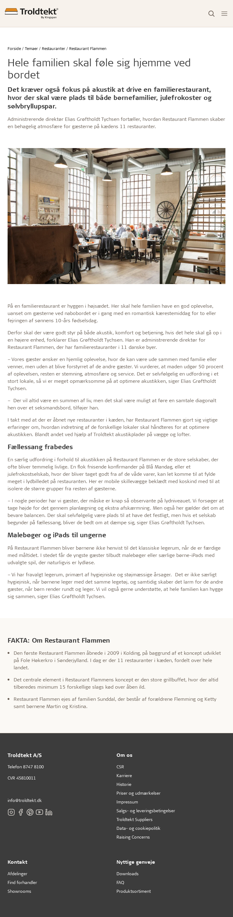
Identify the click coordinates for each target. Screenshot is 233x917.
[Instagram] (11, 812)
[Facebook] (20, 812)
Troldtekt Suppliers (134, 819)
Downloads (127, 873)
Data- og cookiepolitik (138, 828)
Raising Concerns (133, 837)
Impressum (127, 802)
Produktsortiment (133, 891)
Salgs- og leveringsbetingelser (145, 810)
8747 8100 (33, 767)
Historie (123, 784)
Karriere (124, 775)
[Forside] (31, 13)
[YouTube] (39, 812)
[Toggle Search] (211, 14)
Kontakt (17, 862)
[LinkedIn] (48, 812)
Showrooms (19, 891)
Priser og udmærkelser (138, 793)
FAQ (120, 882)
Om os (124, 755)
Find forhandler (22, 882)
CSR (120, 767)
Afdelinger (17, 873)
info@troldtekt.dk (25, 800)
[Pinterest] (30, 812)
